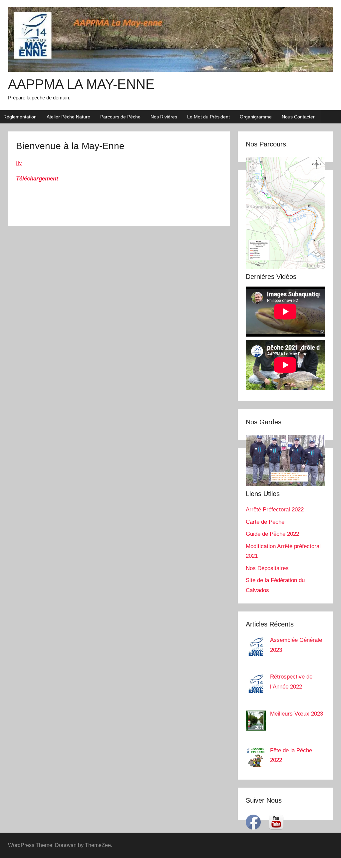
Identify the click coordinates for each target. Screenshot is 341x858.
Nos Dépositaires (267, 568)
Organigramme (256, 116)
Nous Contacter (298, 116)
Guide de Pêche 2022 (272, 534)
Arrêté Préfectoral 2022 (275, 509)
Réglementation (20, 116)
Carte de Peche (265, 522)
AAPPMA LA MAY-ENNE (81, 84)
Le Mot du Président (208, 116)
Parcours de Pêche (120, 116)
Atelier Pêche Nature (68, 116)
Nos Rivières (164, 116)
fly (19, 163)
